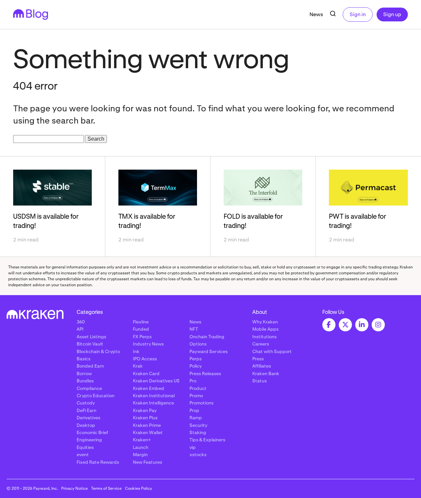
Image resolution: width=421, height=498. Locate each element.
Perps (195, 359)
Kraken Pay (145, 410)
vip (192, 447)
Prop (194, 410)
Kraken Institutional (154, 396)
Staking (197, 432)
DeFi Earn (86, 410)
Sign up (392, 14)
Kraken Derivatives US (156, 381)
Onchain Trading (206, 337)
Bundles (85, 381)
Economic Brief (92, 432)
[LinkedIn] (361, 324)
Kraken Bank (265, 373)
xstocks (198, 454)
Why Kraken (265, 322)
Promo (196, 396)
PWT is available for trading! (357, 221)
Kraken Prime (147, 425)
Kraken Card (146, 373)
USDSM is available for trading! (46, 221)
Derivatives (88, 418)
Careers (260, 344)
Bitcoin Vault (90, 344)
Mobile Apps (265, 329)
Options (198, 344)
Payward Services (208, 351)
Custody (86, 403)
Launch (140, 447)
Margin (140, 454)
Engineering (89, 440)
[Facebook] (328, 324)
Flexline (141, 322)
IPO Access (145, 359)
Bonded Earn (90, 366)
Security (198, 425)
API (80, 329)
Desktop (86, 425)
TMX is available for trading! (146, 221)
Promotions (201, 403)
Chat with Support (272, 351)
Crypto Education (95, 396)
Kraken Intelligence (153, 403)
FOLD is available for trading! (253, 221)
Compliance (89, 388)
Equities (85, 447)
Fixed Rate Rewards (98, 462)
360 (81, 322)
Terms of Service (106, 488)
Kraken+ (142, 440)
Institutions (264, 337)
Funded (141, 329)
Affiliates (261, 366)
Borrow (84, 373)
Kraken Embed (148, 388)
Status (259, 381)
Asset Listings (91, 337)
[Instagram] (378, 324)
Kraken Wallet (148, 432)
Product (198, 388)
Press (258, 359)
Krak (138, 366)
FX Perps (142, 337)
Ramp (195, 418)
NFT (193, 329)
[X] (345, 324)
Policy (195, 366)
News (316, 14)
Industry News (148, 344)
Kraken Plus (145, 418)
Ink (136, 351)
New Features (147, 462)
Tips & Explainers (207, 440)
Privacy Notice (74, 488)
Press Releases (205, 373)
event (83, 454)
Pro (192, 381)
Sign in (358, 14)
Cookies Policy (138, 488)
